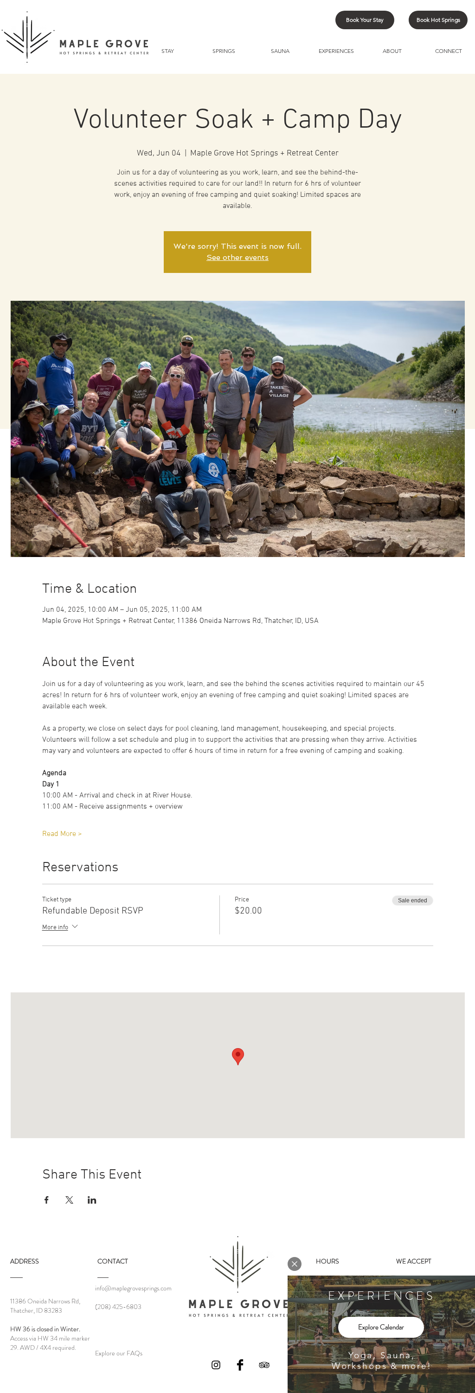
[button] (295, 1264)
